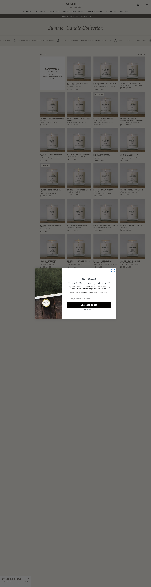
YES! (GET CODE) (89, 305)
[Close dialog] (113, 270)
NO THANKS (89, 309)
